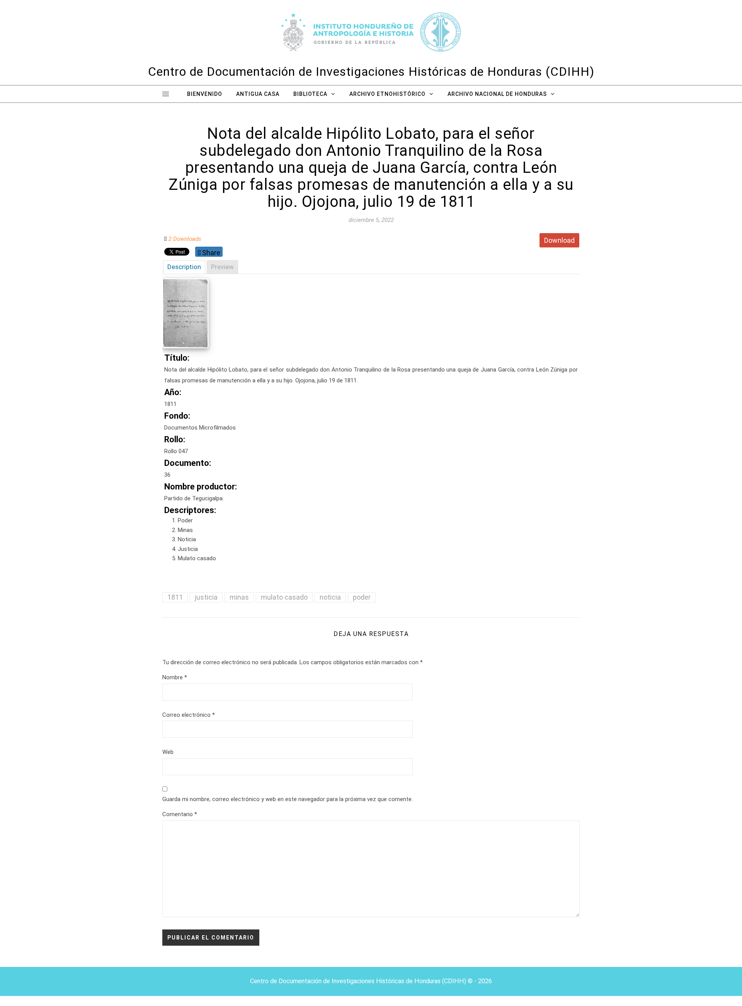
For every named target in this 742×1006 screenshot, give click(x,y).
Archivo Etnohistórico (387, 94)
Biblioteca (310, 94)
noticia (330, 597)
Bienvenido (204, 94)
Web (168, 752)
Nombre (174, 677)
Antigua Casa (257, 94)
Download (559, 240)
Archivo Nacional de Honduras (497, 94)
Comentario (179, 814)
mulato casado (284, 597)
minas (239, 597)
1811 (175, 597)
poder (362, 597)
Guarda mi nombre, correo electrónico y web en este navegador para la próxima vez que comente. (287, 799)
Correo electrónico (188, 714)
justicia (206, 597)
